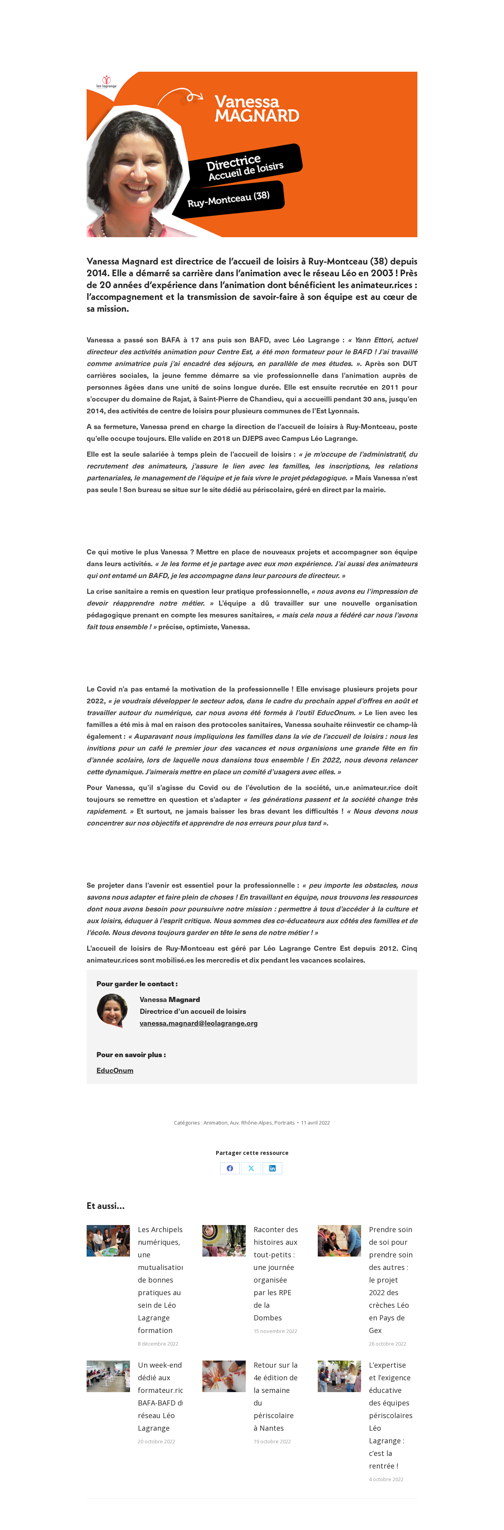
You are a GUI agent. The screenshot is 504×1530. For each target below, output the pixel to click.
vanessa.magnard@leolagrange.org (199, 1023)
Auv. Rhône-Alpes (251, 1122)
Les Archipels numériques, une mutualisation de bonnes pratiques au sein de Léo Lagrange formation (161, 1280)
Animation (216, 1122)
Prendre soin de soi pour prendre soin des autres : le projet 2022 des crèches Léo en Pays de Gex (391, 1280)
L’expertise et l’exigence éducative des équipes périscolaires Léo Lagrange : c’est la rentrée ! (391, 1415)
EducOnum (114, 1070)
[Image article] (108, 1241)
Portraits (284, 1122)
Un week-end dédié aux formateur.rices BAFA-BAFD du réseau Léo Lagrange (164, 1396)
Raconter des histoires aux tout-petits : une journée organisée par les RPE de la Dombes (276, 1273)
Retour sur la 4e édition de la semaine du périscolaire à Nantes (276, 1396)
